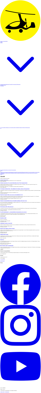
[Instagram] (20, 345)
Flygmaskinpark (15, 84)
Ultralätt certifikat (13, 127)
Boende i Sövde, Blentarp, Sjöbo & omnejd (7, 228)
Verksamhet (1, 84)
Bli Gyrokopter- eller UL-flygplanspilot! (6, 245)
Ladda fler (2, 249)
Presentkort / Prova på (3, 85)
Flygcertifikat (32, 172)
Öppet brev (2, 239)
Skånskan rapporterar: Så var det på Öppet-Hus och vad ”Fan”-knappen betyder (13, 182)
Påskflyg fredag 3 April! (4, 234)
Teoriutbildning (17, 127)
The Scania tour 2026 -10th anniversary (6, 206)
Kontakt (4, 84)
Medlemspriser (8, 84)
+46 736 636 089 (2, 259)
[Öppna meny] (0, 171)
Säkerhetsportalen (27, 127)
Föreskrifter (11, 84)
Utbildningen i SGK (8, 127)
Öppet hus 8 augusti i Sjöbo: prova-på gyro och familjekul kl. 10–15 (11, 194)
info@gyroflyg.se (2, 261)
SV (0, 170)
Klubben (4, 172)
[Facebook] (20, 304)
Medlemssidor (18, 84)
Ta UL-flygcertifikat (3, 127)
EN (1, 170)
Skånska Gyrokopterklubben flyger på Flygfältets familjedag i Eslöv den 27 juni (13, 200)
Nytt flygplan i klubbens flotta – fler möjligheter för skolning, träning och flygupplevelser (15, 188)
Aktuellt (1, 172)
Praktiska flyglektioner (22, 127)
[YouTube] (20, 386)
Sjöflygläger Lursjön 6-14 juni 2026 (6, 223)
